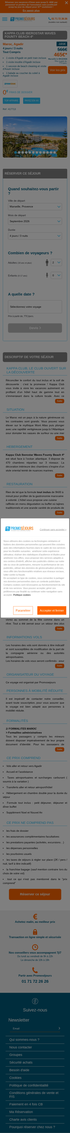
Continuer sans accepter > (53, 529)
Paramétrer (23, 610)
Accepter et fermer (52, 610)
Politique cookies (22, 595)
